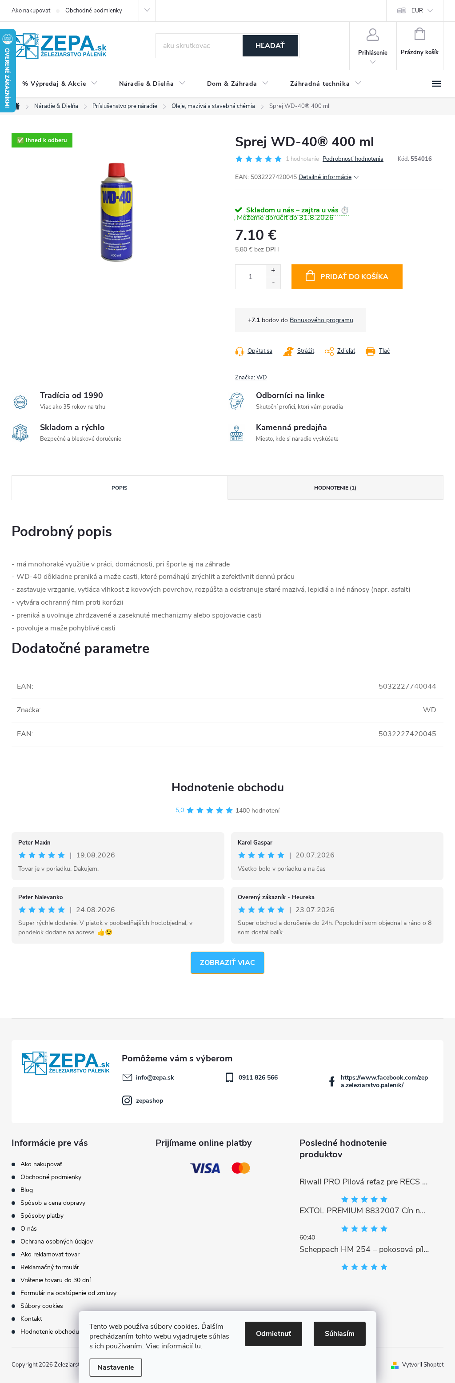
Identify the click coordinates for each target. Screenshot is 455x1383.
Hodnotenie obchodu (228, 787)
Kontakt (31, 1319)
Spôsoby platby (42, 1216)
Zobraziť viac (227, 963)
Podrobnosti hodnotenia (353, 159)
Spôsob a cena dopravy (52, 1203)
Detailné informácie (325, 177)
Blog (26, 1190)
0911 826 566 (258, 1077)
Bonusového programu (321, 320)
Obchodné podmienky (93, 11)
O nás (28, 1228)
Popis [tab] (120, 487)
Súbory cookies (41, 1306)
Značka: (251, 378)
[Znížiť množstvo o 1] (273, 283)
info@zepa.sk (155, 1077)
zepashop (149, 1100)
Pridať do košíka (354, 277)
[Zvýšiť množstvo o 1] (273, 271)
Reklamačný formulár (49, 1267)
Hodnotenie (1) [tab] (335, 487)
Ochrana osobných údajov (56, 1241)
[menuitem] (60, 84)
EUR (417, 11)
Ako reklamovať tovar (50, 1254)
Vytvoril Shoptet (422, 1365)
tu (198, 1346)
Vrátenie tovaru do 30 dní (55, 1280)
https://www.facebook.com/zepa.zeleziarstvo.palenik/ (384, 1081)
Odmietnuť (273, 1334)
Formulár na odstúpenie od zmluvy (68, 1293)
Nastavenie (115, 1367)
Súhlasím (340, 1334)
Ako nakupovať (31, 11)
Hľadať (270, 46)
